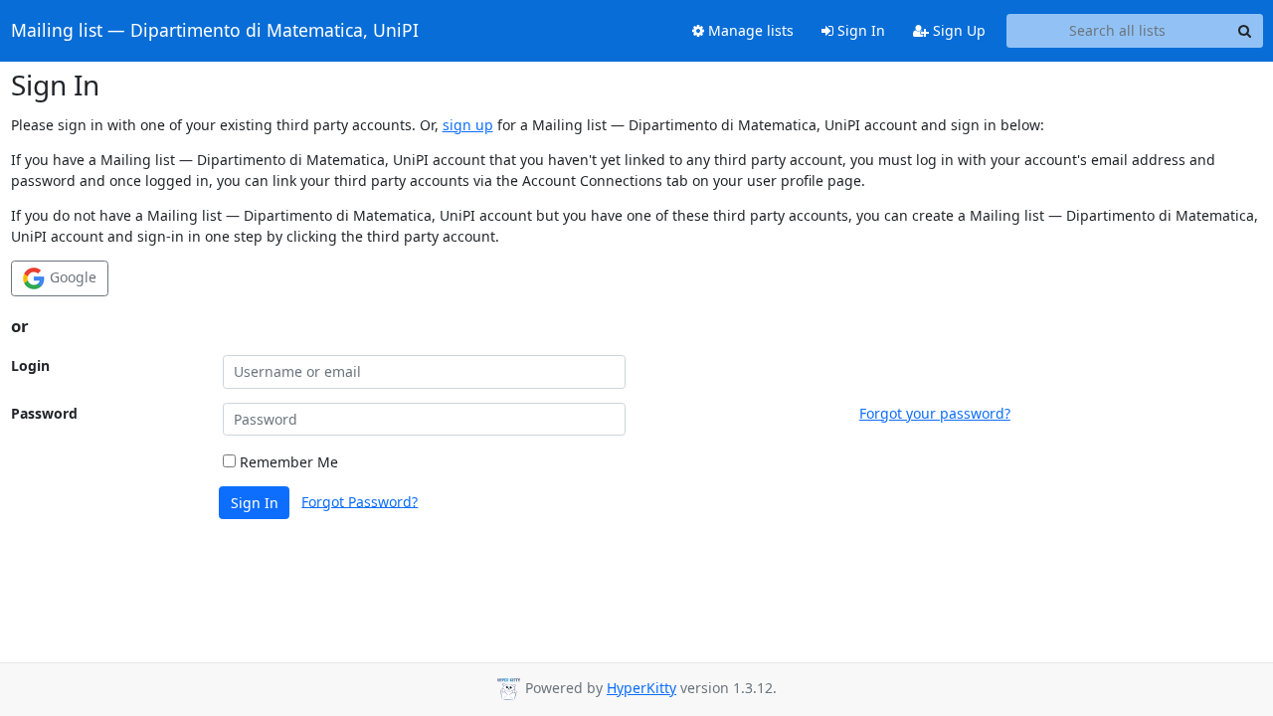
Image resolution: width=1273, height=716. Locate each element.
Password (44, 413)
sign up (468, 124)
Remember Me (287, 461)
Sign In (859, 30)
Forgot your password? (934, 413)
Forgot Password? (359, 500)
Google (71, 277)
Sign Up (957, 30)
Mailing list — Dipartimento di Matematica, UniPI (215, 31)
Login (30, 365)
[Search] (1245, 31)
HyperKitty (641, 687)
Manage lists (749, 30)
